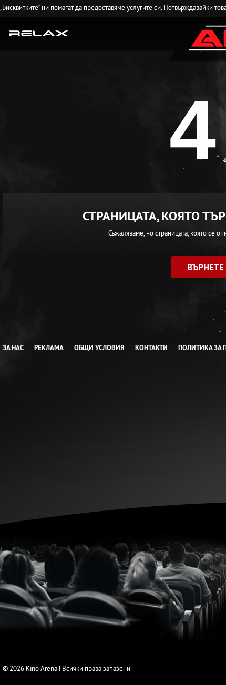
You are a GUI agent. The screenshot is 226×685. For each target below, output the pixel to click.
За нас (13, 347)
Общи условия (99, 347)
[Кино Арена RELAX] (39, 32)
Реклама (49, 347)
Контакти (151, 347)
